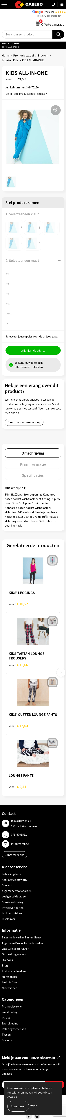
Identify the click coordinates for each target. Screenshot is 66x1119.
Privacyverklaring (13, 907)
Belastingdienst (12, 874)
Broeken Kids (10, 60)
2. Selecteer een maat (22, 260)
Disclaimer (8, 919)
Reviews (49, 12)
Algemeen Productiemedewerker (22, 943)
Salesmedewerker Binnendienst (21, 937)
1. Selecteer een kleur (22, 214)
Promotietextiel (23, 55)
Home (6, 55)
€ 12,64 (18, 725)
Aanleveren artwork (14, 879)
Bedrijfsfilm (9, 982)
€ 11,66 (18, 664)
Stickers (7, 1040)
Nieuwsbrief (9, 988)
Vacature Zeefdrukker (15, 948)
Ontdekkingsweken (14, 954)
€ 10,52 (18, 604)
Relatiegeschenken (14, 1029)
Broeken (43, 55)
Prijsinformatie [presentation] (33, 464)
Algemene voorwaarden (17, 891)
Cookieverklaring (12, 902)
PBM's (6, 1017)
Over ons (7, 960)
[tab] (33, 453)
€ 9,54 (17, 786)
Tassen (6, 1034)
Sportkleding (10, 1023)
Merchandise (10, 977)
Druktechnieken (12, 913)
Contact (7, 885)
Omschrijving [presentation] (32, 453)
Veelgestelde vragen (14, 896)
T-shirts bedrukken (14, 971)
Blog (5, 965)
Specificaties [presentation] (33, 475)
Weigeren (34, 1105)
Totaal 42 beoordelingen (49, 15)
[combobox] (27, 34)
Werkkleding (10, 1012)
